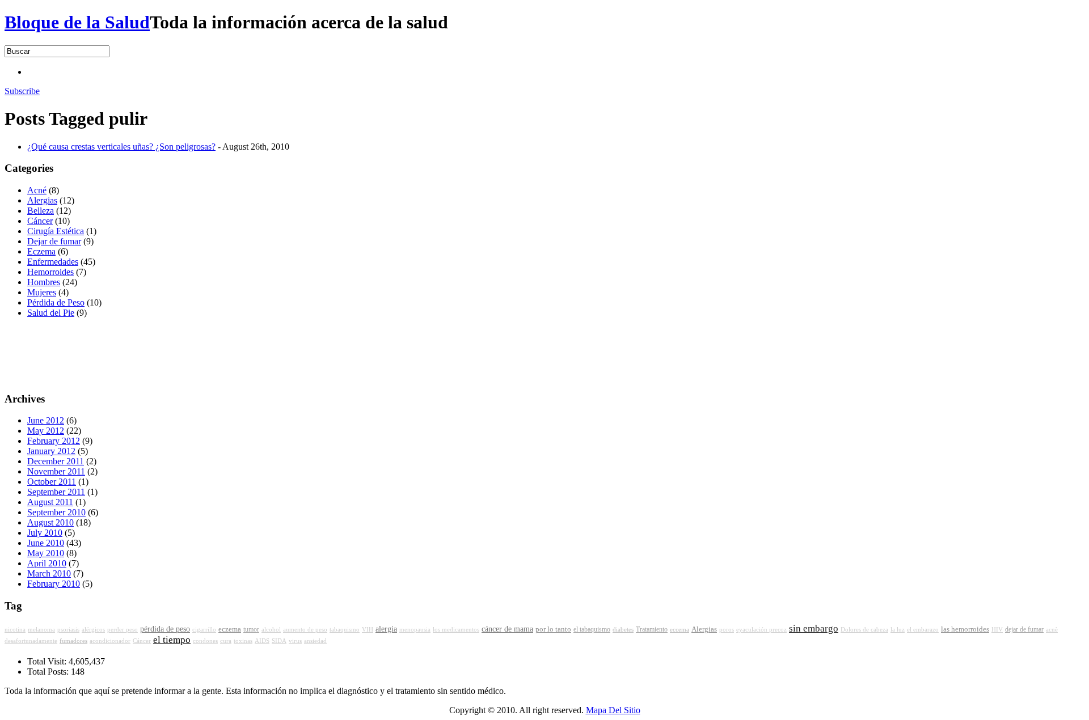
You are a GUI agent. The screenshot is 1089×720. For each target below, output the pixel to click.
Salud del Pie (50, 312)
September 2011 (56, 492)
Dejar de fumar (54, 241)
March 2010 (49, 573)
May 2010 (45, 553)
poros (726, 629)
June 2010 (45, 543)
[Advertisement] (233, 70)
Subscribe (22, 91)
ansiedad (315, 641)
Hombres (43, 282)
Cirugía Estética (55, 231)
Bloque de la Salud (77, 22)
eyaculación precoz (761, 629)
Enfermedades (52, 261)
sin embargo (813, 628)
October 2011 (51, 481)
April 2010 (46, 563)
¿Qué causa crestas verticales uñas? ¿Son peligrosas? (121, 146)
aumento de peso (305, 629)
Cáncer (40, 221)
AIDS (262, 641)
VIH (367, 629)
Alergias (42, 200)
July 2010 (44, 532)
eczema (229, 629)
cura (225, 641)
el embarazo (923, 629)
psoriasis (68, 629)
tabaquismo (345, 629)
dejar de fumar (1024, 629)
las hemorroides (965, 629)
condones (205, 641)
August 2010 (50, 522)
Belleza (40, 210)
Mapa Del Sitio (613, 710)
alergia (386, 629)
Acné (37, 190)
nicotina (15, 629)
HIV (997, 629)
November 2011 (56, 471)
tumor (251, 629)
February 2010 (53, 583)
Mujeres (41, 292)
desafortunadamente (31, 641)
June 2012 (45, 420)
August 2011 (50, 502)
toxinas (243, 641)
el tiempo (172, 639)
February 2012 (53, 441)
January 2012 (51, 451)
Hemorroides (50, 272)
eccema (679, 629)
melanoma (41, 629)
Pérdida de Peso (56, 302)
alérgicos (93, 629)
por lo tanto (553, 629)
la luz (897, 629)
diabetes (623, 629)
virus (295, 641)
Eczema (41, 251)
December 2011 (55, 461)
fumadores (73, 640)
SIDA (279, 641)
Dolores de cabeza (864, 629)
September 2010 (56, 512)
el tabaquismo (591, 629)
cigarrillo (204, 629)
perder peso (122, 629)
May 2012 (45, 430)
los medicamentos (456, 629)
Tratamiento (652, 629)
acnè (1052, 629)
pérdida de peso (165, 629)
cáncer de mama (507, 629)
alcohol (271, 629)
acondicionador (110, 641)
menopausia (414, 629)
